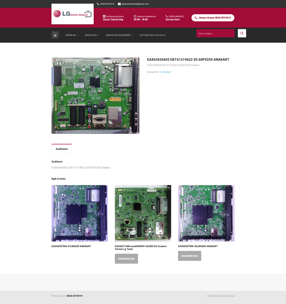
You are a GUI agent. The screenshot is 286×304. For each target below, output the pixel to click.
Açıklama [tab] (62, 149)
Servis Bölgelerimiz (118, 35)
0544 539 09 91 (75, 296)
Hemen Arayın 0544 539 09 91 (214, 17)
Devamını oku (126, 259)
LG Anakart (165, 72)
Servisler (91, 35)
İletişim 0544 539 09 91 (153, 35)
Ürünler (71, 35)
